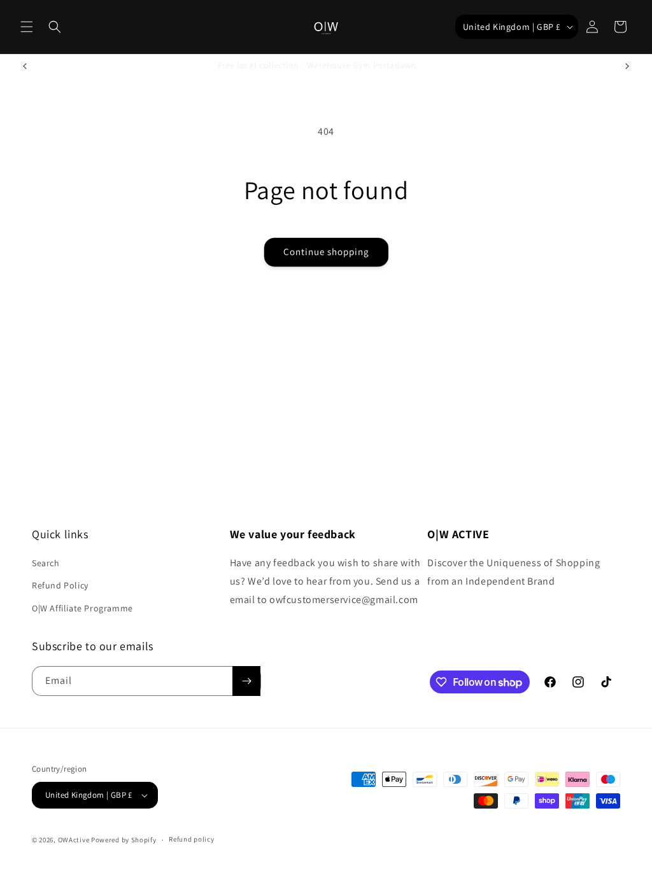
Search (46, 563)
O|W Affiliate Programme (82, 608)
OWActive (74, 839)
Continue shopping (326, 252)
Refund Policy (60, 585)
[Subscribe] (246, 681)
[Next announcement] (627, 66)
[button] (27, 27)
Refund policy (191, 839)
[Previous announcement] (25, 66)
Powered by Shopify (124, 839)
